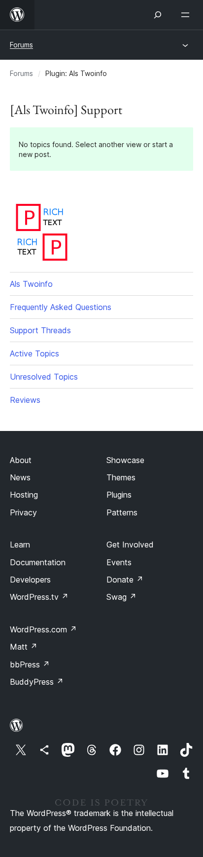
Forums (21, 44)
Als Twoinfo (31, 284)
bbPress (30, 664)
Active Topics (34, 353)
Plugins (119, 495)
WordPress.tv (39, 597)
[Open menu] (187, 15)
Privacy (23, 512)
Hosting (24, 495)
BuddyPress (37, 682)
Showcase (125, 460)
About (21, 460)
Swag (121, 597)
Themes (120, 477)
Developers (30, 579)
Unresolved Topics (44, 377)
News (20, 477)
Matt (23, 647)
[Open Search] (157, 15)
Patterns (121, 512)
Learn (20, 544)
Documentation (38, 562)
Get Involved (130, 544)
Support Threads (40, 330)
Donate (124, 579)
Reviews (25, 400)
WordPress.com (43, 629)
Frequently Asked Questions (60, 307)
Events (119, 562)
